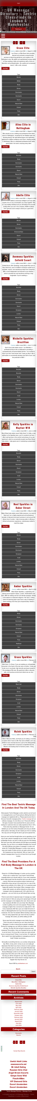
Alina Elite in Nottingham (23, 126)
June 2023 (19, 1025)
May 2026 (18, 1005)
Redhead (18, 643)
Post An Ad (19, 29)
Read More (5, 68)
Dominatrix (19, 96)
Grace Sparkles (23, 657)
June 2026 (19, 1003)
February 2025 (18, 1017)
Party (18, 111)
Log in (18, 3)
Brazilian (18, 369)
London (19, 314)
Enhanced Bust (18, 232)
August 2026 (18, 1001)
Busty (18, 85)
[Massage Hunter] (18, 1091)
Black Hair (19, 684)
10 (21, 1042)
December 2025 (18, 1013)
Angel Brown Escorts (18, 1072)
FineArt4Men (18, 1078)
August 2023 (18, 1021)
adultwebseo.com (23, 963)
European (18, 310)
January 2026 (18, 1011)
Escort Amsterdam (18, 1084)
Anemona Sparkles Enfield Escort (23, 258)
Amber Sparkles (23, 586)
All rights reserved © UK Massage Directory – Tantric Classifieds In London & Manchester (19, 1095)
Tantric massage (26, 819)
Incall (18, 396)
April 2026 (18, 1007)
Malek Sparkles (23, 731)
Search (18, 969)
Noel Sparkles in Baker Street (23, 506)
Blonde (19, 77)
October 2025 (18, 1015)
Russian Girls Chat (18, 1069)
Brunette (18, 155)
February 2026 (18, 1009)
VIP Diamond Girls (18, 1081)
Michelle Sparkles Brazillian (23, 340)
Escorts (18, 1035)
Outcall (19, 107)
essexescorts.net (18, 1064)
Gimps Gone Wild (18, 1075)
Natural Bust (18, 103)
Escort (18, 100)
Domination (18, 92)
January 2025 (18, 1019)
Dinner (19, 88)
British (18, 81)
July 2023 (18, 1023)
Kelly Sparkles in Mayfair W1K (23, 426)
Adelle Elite (23, 195)
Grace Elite (23, 48)
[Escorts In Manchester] (18, 1054)
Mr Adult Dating (18, 1067)
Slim (19, 115)
